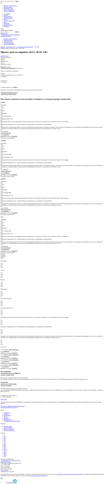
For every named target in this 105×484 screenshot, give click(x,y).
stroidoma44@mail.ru (6, 36)
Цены (5, 22)
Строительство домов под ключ (12, 421)
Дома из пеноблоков (9, 11)
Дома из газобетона (9, 9)
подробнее (14, 136)
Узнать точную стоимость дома (8, 94)
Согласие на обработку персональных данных (13, 406)
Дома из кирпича (8, 427)
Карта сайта (4, 399)
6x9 (5, 438)
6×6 (5, 456)
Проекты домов (8, 419)
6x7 (5, 435)
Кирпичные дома (8, 8)
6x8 (5, 437)
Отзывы (6, 15)
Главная (3, 47)
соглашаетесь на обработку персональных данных (69, 474)
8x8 (5, 444)
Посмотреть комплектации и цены (9, 92)
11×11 (5, 451)
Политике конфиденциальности (38, 475)
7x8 (5, 440)
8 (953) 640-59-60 (15, 34)
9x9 (5, 448)
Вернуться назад (5, 391)
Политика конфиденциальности (9, 407)
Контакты (6, 26)
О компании (7, 13)
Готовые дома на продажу (10, 5)
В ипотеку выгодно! (9, 20)
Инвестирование (8, 18)
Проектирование (8, 25)
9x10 (5, 455)
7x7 (5, 442)
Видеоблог (6, 23)
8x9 (5, 445)
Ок (1, 478)
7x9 (5, 441)
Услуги (5, 19)
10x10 (5, 449)
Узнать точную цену (5, 133)
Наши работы (8, 16)
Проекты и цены (8, 7)
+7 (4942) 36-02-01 (5, 34)
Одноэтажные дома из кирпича (24, 47)
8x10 (5, 446)
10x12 (5, 453)
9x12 (5, 452)
